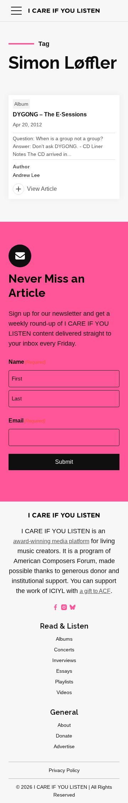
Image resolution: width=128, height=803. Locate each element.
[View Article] (64, 147)
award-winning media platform (51, 541)
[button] (16, 11)
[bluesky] (72, 607)
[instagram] (64, 607)
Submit (64, 462)
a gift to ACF (95, 591)
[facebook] (55, 607)
